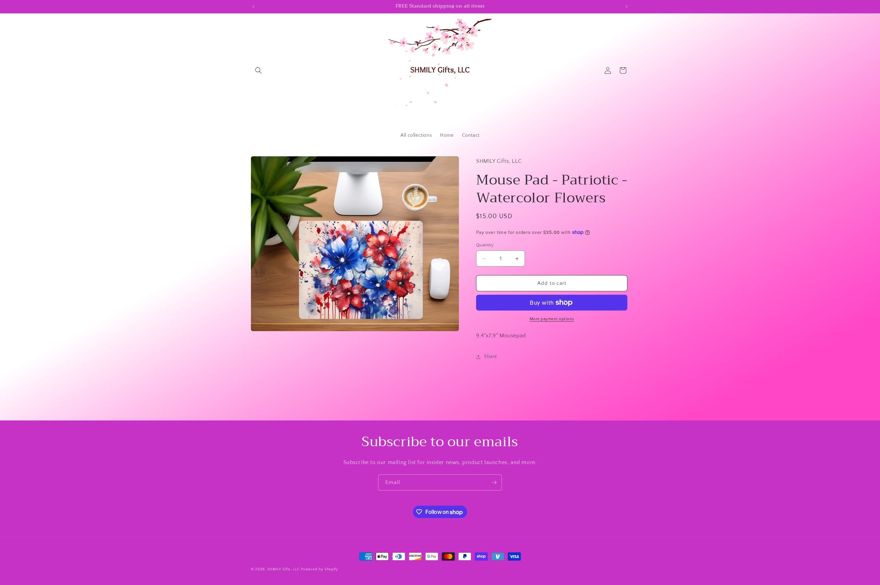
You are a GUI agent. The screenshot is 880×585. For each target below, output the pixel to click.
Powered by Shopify (319, 569)
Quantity (485, 245)
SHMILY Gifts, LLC (283, 569)
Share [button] (490, 356)
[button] (258, 70)
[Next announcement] (626, 6)
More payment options (552, 319)
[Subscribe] (494, 482)
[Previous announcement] (253, 6)
